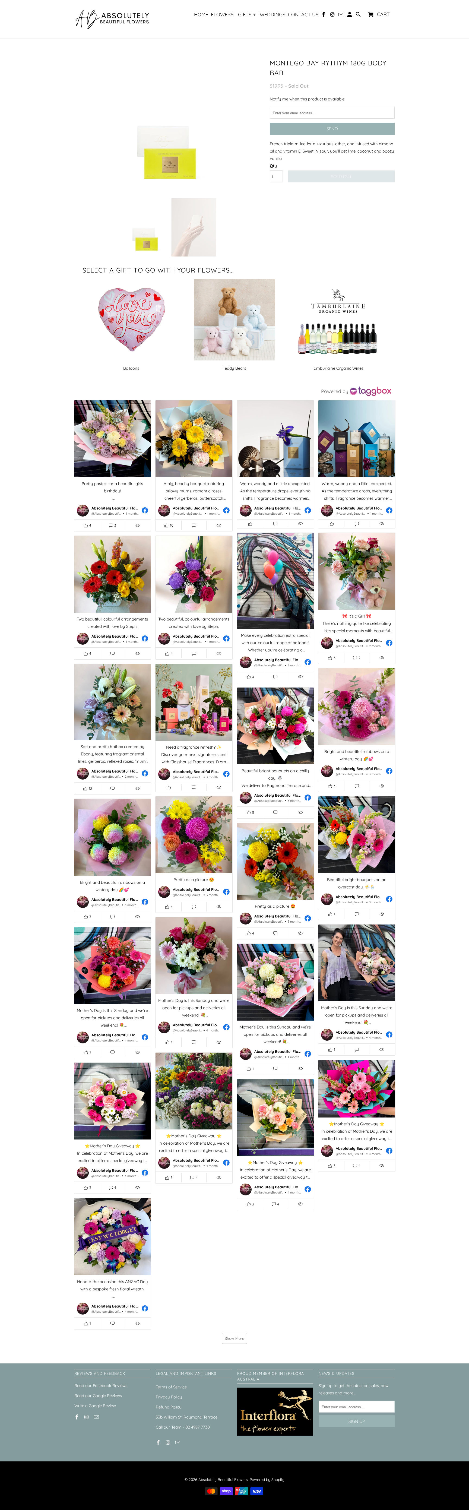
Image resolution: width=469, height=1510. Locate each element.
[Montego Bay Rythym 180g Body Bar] (169, 125)
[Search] (359, 16)
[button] (112, 465)
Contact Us (303, 15)
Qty (273, 165)
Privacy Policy (169, 1397)
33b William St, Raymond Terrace (186, 1417)
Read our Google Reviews (98, 1395)
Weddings (272, 15)
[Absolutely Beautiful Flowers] (112, 19)
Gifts (247, 14)
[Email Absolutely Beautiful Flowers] (341, 16)
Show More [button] (234, 1338)
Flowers (222, 15)
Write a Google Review (95, 1405)
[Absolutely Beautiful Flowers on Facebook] (324, 16)
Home (201, 15)
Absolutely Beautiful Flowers (223, 1479)
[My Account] (350, 16)
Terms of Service (171, 1386)
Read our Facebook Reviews (100, 1385)
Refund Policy (169, 1407)
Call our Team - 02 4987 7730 (183, 1427)
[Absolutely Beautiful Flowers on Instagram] (333, 16)
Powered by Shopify (267, 1479)
